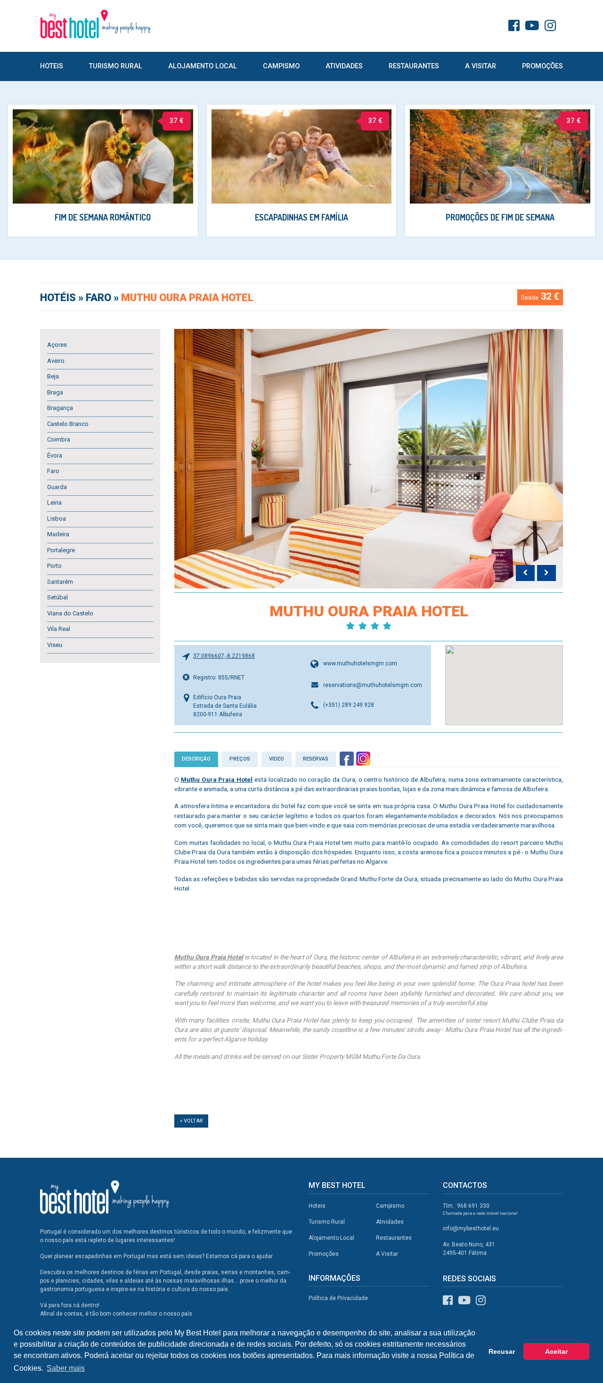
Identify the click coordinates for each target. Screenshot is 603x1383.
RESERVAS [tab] (315, 759)
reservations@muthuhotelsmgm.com (372, 685)
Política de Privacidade (338, 1298)
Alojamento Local (202, 66)
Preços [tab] (239, 759)
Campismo (281, 66)
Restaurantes (414, 66)
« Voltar (191, 1121)
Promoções (542, 66)
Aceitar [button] (556, 1351)
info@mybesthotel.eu (471, 1228)
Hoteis (51, 66)
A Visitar (480, 66)
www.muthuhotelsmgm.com (360, 663)
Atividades (344, 66)
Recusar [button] (502, 1351)
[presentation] (525, 573)
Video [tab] (276, 759)
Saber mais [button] (66, 1368)
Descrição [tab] (196, 759)
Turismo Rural (115, 66)
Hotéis (59, 297)
